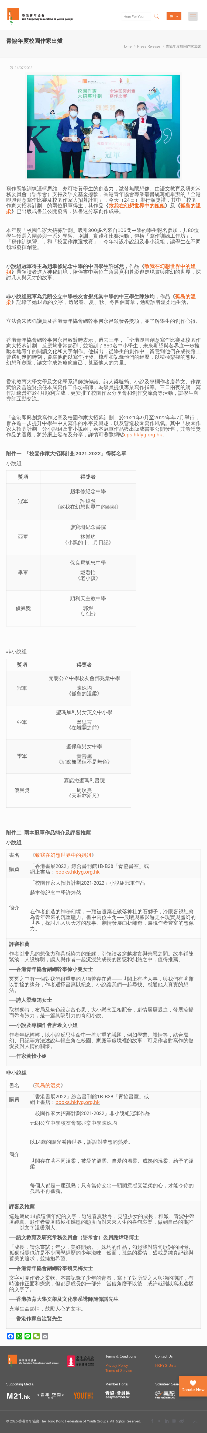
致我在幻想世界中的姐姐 (137, 205)
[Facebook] (152, 1421)
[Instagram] (174, 1421)
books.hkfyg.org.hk (78, 872)
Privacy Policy (116, 1366)
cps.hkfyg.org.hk (143, 434)
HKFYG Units (166, 1366)
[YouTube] (159, 1421)
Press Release (148, 46)
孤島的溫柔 (48, 1085)
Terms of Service (118, 1371)
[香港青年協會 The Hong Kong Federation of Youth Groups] (40, 16)
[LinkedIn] (167, 1421)
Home (127, 46)
